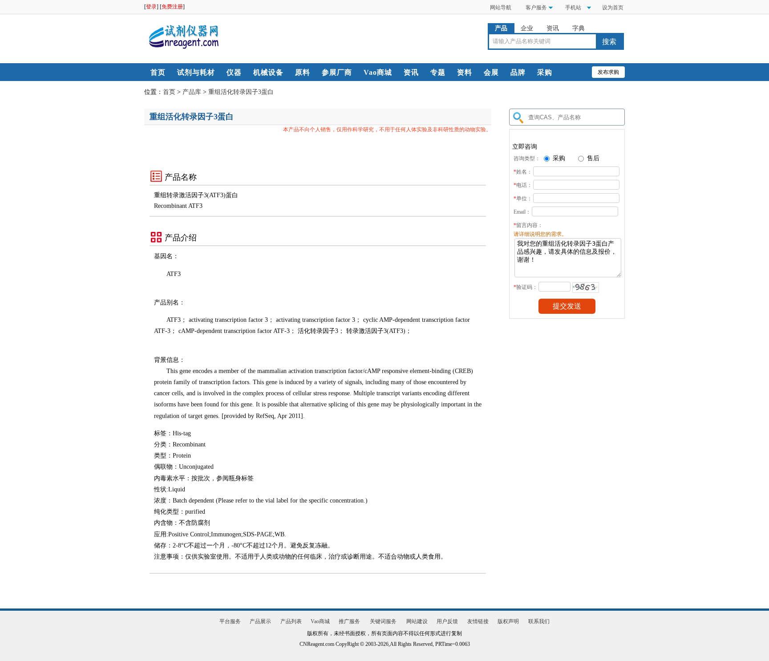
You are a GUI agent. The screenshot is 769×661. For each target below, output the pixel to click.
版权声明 (508, 621)
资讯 (552, 28)
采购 (544, 72)
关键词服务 (383, 621)
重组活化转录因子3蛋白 (241, 92)
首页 (158, 72)
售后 (592, 158)
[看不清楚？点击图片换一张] (585, 287)
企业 (527, 28)
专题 (437, 72)
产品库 (191, 92)
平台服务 (230, 621)
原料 (302, 72)
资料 (464, 72)
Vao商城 (378, 72)
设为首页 (612, 7)
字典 (578, 28)
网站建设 (417, 621)
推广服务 (349, 621)
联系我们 (539, 621)
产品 (501, 28)
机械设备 (268, 72)
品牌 (518, 72)
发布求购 (608, 72)
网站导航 (500, 7)
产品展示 (260, 621)
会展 (491, 72)
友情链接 (478, 621)
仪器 (234, 72)
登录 (151, 7)
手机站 (572, 7)
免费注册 (172, 7)
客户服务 (536, 7)
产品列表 (291, 621)
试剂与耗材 (196, 72)
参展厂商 (337, 72)
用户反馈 (447, 621)
